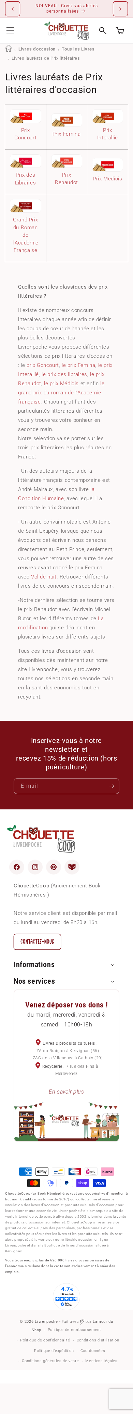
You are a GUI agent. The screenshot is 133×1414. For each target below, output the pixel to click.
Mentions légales (101, 1361)
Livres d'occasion (37, 49)
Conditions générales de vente (50, 1361)
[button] (10, 30)
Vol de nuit (44, 577)
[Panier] (120, 30)
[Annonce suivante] (120, 8)
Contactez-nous (37, 941)
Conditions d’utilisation (98, 1340)
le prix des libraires (64, 374)
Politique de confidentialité (45, 1340)
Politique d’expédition (54, 1351)
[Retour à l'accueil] (8, 49)
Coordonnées (92, 1351)
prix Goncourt (43, 365)
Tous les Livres (78, 49)
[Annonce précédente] (12, 8)
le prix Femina (78, 365)
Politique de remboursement (74, 1330)
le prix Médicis (61, 383)
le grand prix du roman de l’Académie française (61, 392)
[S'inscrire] (111, 786)
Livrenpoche (46, 1321)
